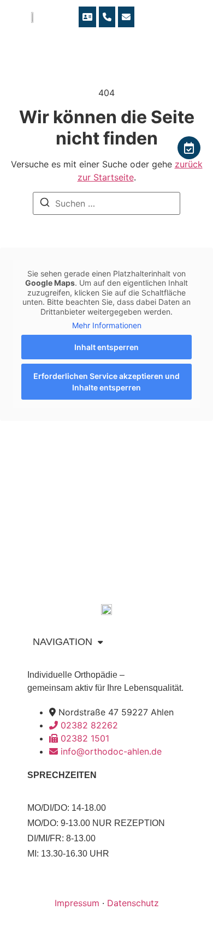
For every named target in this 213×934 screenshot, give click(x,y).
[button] (198, 16)
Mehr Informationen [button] (106, 325)
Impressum (77, 902)
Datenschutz (133, 902)
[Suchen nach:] (106, 203)
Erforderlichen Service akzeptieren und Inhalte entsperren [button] (106, 381)
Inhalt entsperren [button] (106, 347)
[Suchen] (45, 203)
